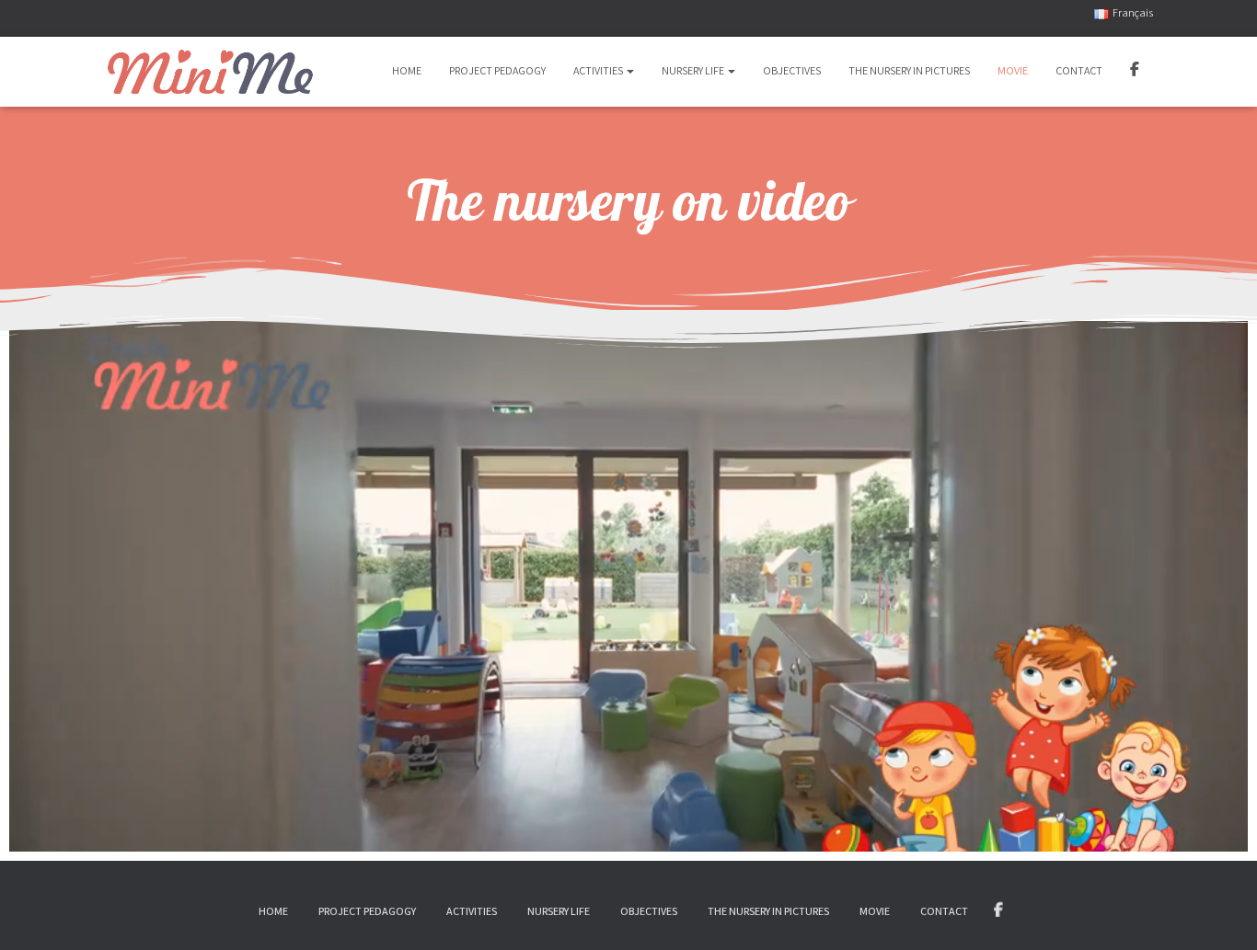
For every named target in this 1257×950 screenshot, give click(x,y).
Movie (1013, 70)
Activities (599, 70)
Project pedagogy (497, 70)
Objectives (792, 70)
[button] (629, 70)
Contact (1078, 70)
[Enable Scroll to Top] (1219, 912)
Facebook (1134, 71)
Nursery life (694, 70)
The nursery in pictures (909, 70)
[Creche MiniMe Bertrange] (210, 72)
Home (406, 70)
